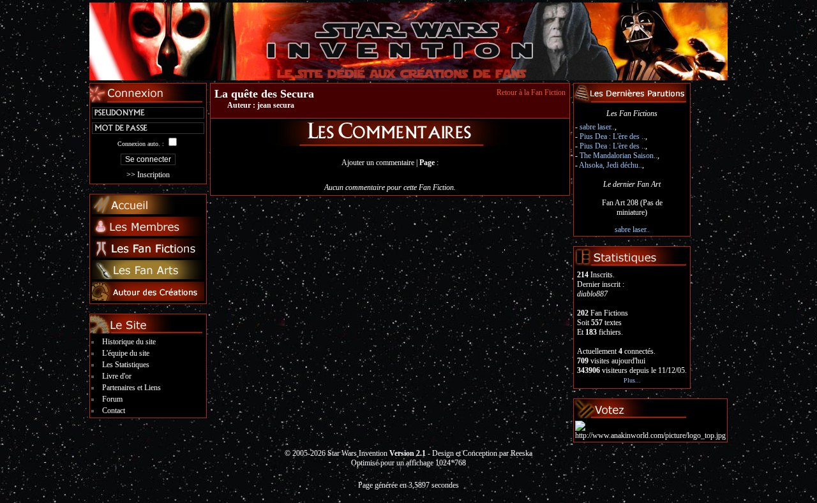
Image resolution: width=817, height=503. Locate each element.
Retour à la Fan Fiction (531, 92)
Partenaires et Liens (131, 387)
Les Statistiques (125, 364)
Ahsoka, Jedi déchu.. (610, 165)
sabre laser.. (597, 126)
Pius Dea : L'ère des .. (612, 136)
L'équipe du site (125, 353)
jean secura (275, 105)
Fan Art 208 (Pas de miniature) (632, 207)
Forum (112, 399)
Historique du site (129, 341)
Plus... (632, 380)
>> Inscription (148, 174)
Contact (113, 410)
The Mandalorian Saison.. (618, 155)
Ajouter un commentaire (377, 162)
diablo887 (592, 293)
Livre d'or (116, 376)
